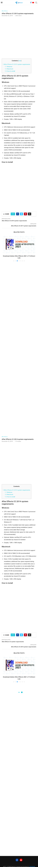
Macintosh (9, 69)
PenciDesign (32, 845)
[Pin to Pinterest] (25, 214)
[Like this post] (13, 214)
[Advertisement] (19, 37)
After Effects (5, 11)
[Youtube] (33, 2)
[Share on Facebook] (17, 214)
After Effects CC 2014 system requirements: (16, 468)
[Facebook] (30, 2)
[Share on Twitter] (21, 214)
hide (20, 61)
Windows (8, 66)
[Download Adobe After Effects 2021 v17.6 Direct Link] (19, 644)
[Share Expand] (29, 214)
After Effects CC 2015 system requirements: (16, 64)
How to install (10, 71)
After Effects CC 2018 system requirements (19, 236)
